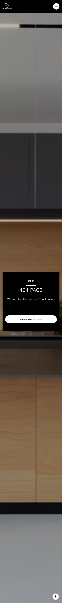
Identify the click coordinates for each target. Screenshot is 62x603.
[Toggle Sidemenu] (56, 6)
